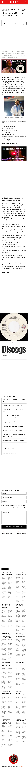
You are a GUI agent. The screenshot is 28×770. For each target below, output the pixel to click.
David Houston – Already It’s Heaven (13, 440)
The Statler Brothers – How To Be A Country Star (21, 634)
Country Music (9, 9)
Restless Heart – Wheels (10, 449)
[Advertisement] (14, 37)
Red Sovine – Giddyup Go (19, 692)
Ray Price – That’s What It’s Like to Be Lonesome (6, 605)
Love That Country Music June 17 (21, 534)
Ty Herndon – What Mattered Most (21, 719)
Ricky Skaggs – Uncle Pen (10, 422)
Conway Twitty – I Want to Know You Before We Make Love (6, 665)
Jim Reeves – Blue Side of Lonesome (6, 692)
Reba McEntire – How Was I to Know (21, 663)
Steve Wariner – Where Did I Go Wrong (20, 605)
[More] (25, 23)
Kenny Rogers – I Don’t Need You (12, 405)
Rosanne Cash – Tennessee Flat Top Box (21, 574)
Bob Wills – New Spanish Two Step (13, 426)
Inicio (3, 9)
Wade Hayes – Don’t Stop (10, 453)
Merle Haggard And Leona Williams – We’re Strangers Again (6, 721)
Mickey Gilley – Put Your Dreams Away (6, 573)
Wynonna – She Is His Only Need (12, 430)
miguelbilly (5, 18)
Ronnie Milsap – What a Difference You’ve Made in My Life (13, 417)
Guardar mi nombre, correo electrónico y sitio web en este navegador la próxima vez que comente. (13, 507)
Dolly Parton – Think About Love (7, 534)
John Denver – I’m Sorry (10, 445)
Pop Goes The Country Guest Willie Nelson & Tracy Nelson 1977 (6, 635)
